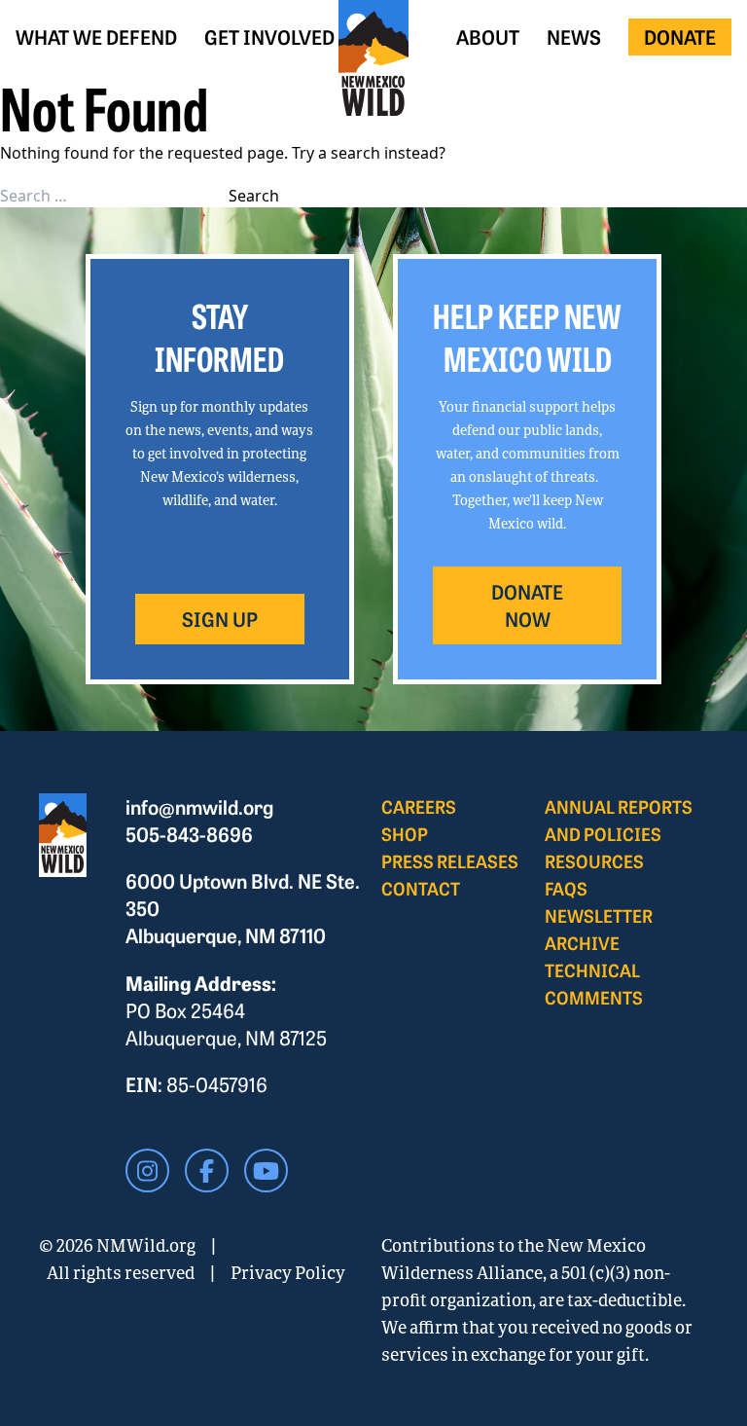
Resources (594, 861)
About (487, 36)
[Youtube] (266, 1170)
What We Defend (96, 36)
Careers (418, 806)
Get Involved (269, 36)
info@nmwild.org (199, 806)
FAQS (566, 888)
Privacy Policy (288, 1272)
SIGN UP (220, 618)
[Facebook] (207, 1170)
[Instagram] (147, 1170)
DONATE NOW (527, 605)
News (574, 36)
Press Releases (449, 861)
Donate (680, 36)
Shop (404, 834)
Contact (420, 888)
